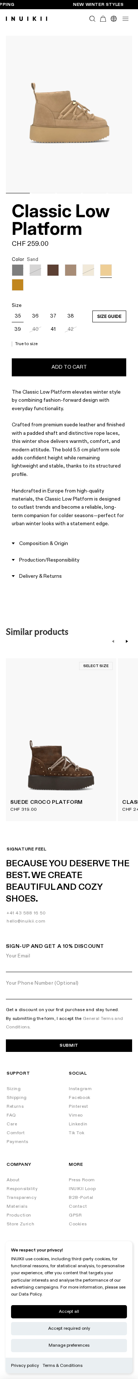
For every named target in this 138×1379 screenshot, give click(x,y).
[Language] (113, 19)
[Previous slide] (113, 641)
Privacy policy (25, 1365)
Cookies (77, 1224)
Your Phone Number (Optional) (42, 983)
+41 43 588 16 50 (26, 913)
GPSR (75, 1215)
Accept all (69, 1311)
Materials (17, 1206)
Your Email (18, 956)
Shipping (17, 1097)
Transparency (21, 1197)
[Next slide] (127, 641)
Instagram (80, 1089)
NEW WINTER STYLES (98, 4)
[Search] (92, 19)
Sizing (14, 1089)
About (13, 1180)
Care (12, 1124)
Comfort (16, 1133)
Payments (17, 1142)
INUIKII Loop (82, 1189)
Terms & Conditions (62, 1365)
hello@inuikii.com (26, 921)
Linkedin (78, 1124)
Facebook (80, 1097)
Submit (69, 1045)
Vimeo (76, 1115)
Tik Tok (76, 1133)
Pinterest (78, 1106)
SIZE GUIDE (109, 316)
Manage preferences (69, 1345)
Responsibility (22, 1189)
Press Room (82, 1180)
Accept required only (69, 1328)
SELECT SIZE (96, 666)
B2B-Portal (81, 1197)
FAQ (11, 1115)
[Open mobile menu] (125, 18)
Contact (78, 1206)
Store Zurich (20, 1224)
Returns (15, 1106)
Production (19, 1215)
